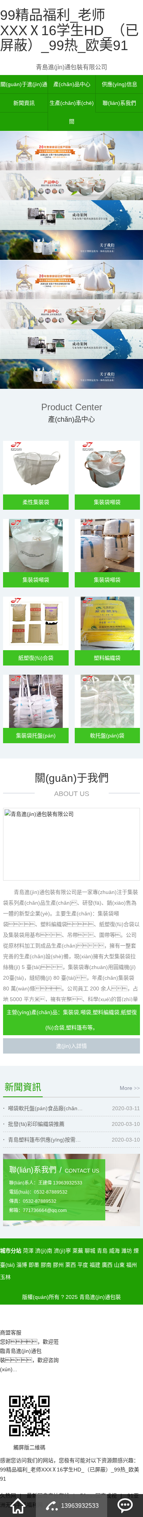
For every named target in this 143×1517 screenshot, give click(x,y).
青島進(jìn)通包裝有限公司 (71, 67)
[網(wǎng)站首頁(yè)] (18, 1505)
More (130, 1088)
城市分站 (10, 1251)
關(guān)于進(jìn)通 (23, 84)
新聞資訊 (24, 103)
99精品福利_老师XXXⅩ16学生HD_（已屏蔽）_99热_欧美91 (69, 30)
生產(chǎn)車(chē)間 (72, 112)
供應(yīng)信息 (119, 84)
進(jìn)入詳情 (71, 1046)
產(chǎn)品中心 (71, 84)
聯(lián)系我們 (119, 103)
